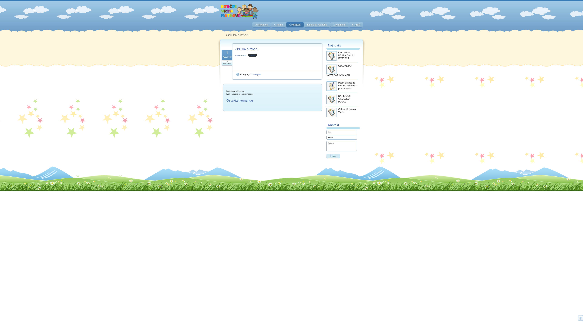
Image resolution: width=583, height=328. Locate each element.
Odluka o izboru (246, 49)
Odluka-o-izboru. (241, 55)
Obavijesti (295, 24)
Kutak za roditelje (317, 24)
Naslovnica (261, 24)
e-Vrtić (356, 24)
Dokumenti (339, 24)
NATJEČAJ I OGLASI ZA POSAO (344, 99)
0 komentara (227, 63)
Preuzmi (252, 55)
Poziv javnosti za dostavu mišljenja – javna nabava (347, 85)
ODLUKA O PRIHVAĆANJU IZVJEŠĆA (346, 55)
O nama (278, 24)
